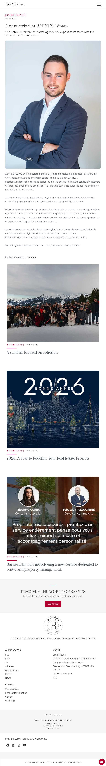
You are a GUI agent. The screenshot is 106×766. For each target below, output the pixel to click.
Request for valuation (16, 693)
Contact (9, 696)
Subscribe (53, 604)
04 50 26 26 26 (53, 728)
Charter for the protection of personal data (74, 658)
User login (10, 700)
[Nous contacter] (102, 762)
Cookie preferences (62, 673)
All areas (9, 666)
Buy (7, 654)
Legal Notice (59, 654)
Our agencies (12, 670)
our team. (31, 257)
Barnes (8, 674)
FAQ (55, 678)
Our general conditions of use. (68, 662)
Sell (7, 662)
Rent (7, 658)
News (8, 678)
